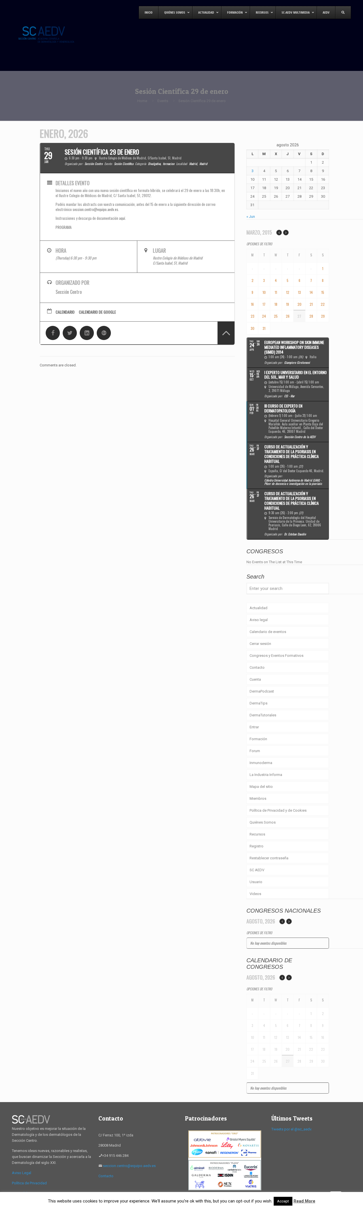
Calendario (65, 312)
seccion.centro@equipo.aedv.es (95, 209)
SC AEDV (257, 870)
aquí (122, 218)
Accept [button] (283, 1201)
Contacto (257, 667)
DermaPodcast (262, 691)
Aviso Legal (21, 1173)
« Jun (250, 216)
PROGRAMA (63, 227)
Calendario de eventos (268, 632)
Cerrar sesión (260, 644)
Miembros (258, 798)
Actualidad (258, 608)
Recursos (257, 834)
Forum (255, 751)
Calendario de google (97, 312)
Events (162, 101)
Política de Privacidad (29, 1183)
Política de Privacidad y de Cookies (278, 810)
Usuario (256, 882)
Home (142, 101)
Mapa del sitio (261, 786)
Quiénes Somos (263, 822)
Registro (256, 846)
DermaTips (258, 703)
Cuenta (255, 679)
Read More (304, 1201)
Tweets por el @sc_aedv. (291, 1129)
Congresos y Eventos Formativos (276, 655)
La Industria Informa (266, 775)
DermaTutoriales (263, 715)
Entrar (254, 727)
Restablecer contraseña (269, 858)
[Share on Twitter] (70, 333)
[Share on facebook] (53, 333)
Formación (258, 739)
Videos (255, 894)
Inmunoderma (261, 763)
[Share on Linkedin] (87, 333)
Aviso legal (259, 620)
